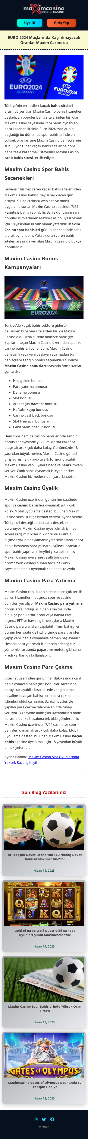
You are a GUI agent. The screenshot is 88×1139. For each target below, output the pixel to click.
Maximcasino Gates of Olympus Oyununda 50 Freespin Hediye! (45, 1084)
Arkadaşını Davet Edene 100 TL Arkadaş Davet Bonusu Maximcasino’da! (45, 856)
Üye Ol (29, 22)
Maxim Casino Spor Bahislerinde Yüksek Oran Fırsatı (44, 1008)
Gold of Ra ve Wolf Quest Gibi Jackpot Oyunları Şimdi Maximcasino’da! (45, 932)
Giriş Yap (61, 22)
